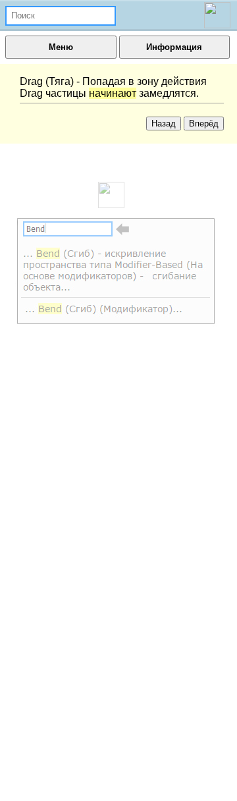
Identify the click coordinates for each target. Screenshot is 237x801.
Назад (163, 123)
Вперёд (204, 123)
